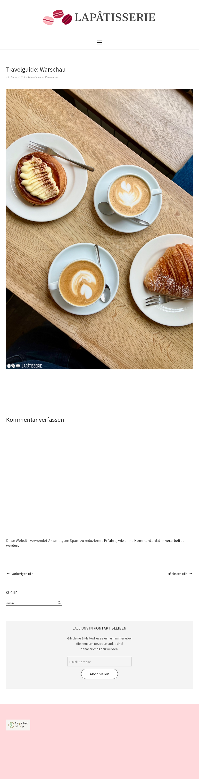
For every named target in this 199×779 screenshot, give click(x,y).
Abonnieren (99, 673)
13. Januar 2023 (15, 77)
